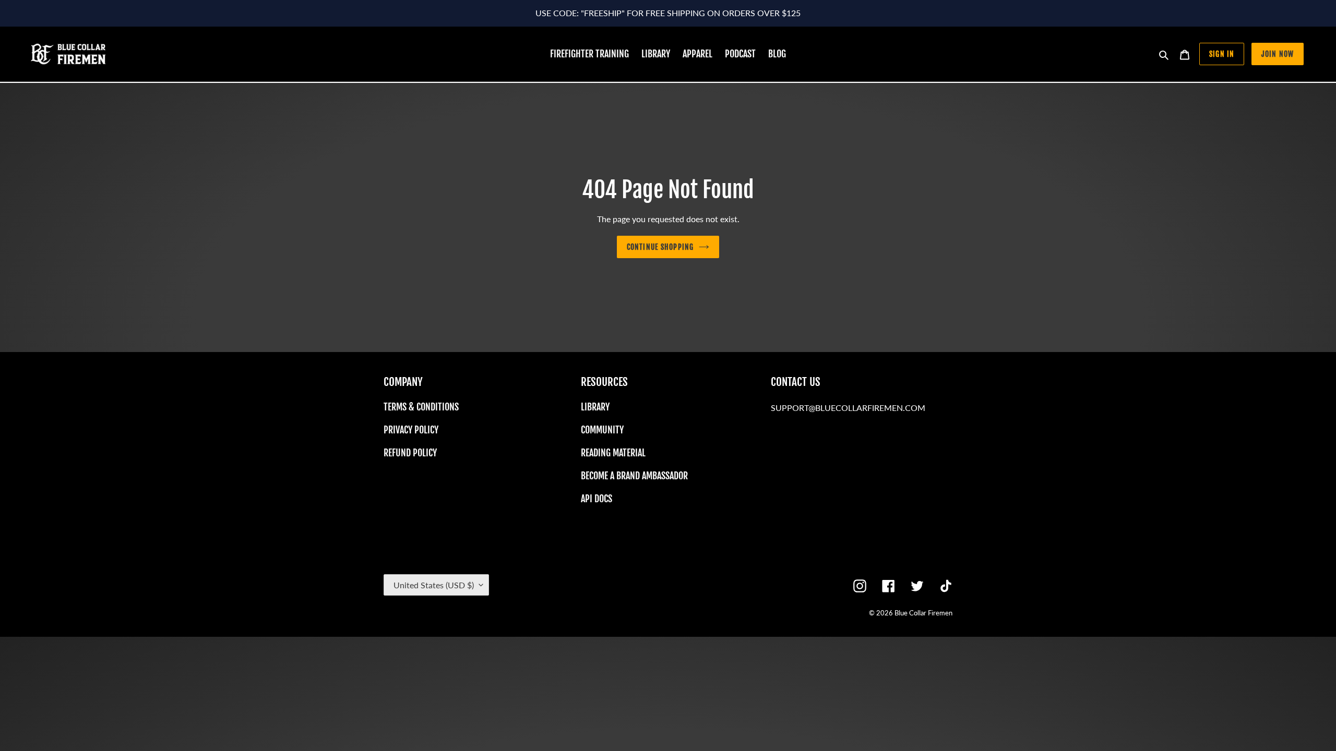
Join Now (1277, 54)
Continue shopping (660, 247)
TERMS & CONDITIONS (421, 407)
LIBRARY (595, 407)
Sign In (1221, 54)
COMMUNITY (602, 429)
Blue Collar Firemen (923, 613)
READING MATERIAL (613, 452)
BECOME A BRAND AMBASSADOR (634, 475)
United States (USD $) (433, 585)
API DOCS (596, 498)
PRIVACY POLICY (411, 429)
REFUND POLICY (410, 452)
